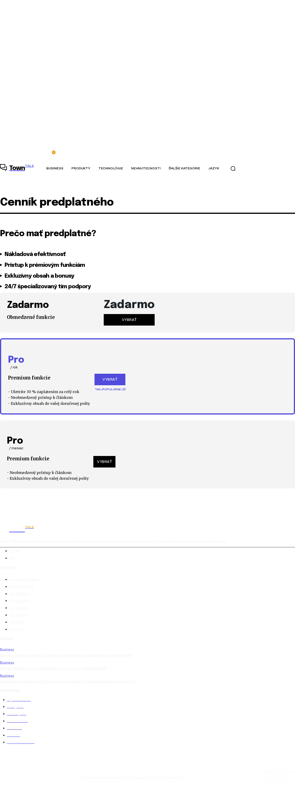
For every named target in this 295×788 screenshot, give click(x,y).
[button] (233, 168)
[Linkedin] (280, 775)
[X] (290, 775)
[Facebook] (269, 775)
